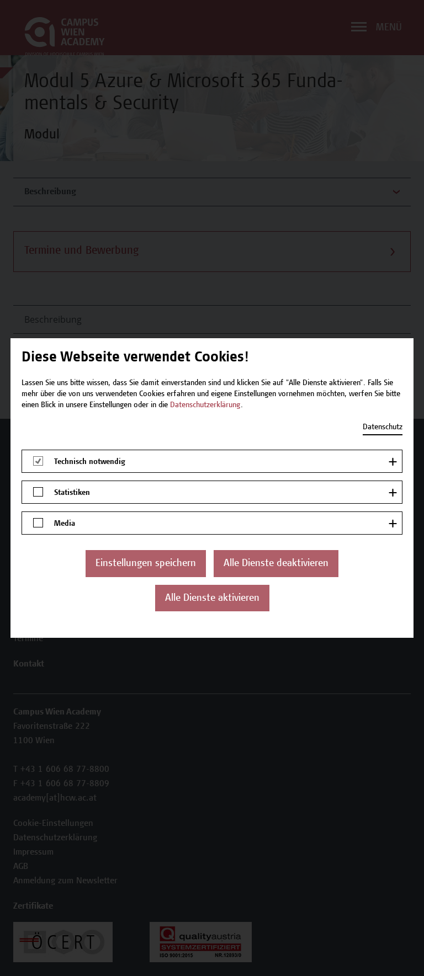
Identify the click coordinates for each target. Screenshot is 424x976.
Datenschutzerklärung (205, 405)
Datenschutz (382, 427)
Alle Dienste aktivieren (212, 599)
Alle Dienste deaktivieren (276, 564)
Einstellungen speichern (146, 564)
